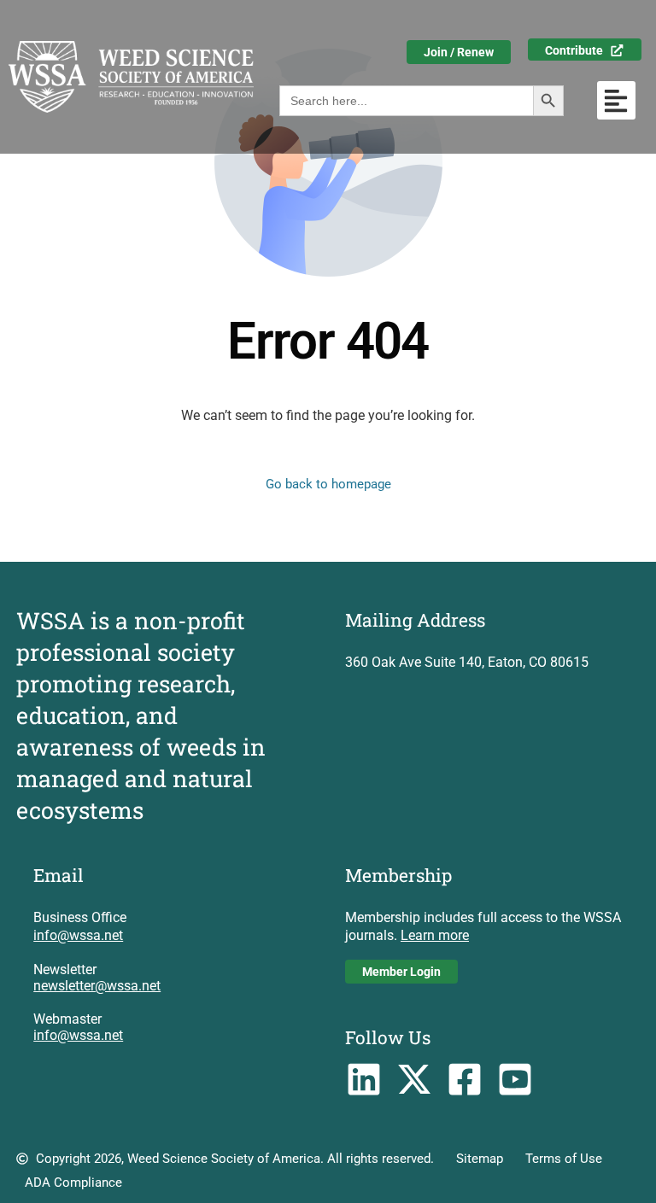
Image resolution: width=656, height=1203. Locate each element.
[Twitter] (415, 1079)
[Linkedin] (364, 1079)
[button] (616, 100)
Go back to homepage (328, 484)
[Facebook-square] (465, 1079)
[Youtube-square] (514, 1079)
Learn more (435, 935)
